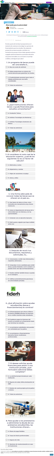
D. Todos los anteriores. (15, 85)
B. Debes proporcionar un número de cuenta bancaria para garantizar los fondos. (21, 72)
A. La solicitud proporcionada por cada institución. (20, 377)
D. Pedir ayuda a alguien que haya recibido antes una (21, 223)
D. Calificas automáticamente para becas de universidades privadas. (20, 279)
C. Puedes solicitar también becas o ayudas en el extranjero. (21, 273)
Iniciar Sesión (40, 2)
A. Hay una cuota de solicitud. (17, 67)
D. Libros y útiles (13, 178)
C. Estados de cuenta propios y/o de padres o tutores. (21, 389)
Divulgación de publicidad (32, 36)
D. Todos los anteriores (15, 394)
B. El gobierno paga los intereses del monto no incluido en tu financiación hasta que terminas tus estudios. (21, 321)
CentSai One (48, 2)
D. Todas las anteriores (15, 128)
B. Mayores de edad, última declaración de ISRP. (21, 383)
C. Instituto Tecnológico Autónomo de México (19, 122)
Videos (13, 2)
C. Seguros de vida (14, 440)
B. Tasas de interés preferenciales (18, 435)
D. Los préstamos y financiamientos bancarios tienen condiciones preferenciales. (19, 335)
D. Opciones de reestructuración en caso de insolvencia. (20, 445)
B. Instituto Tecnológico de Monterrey (19, 117)
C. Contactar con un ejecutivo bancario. (20, 218)
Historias (6, 2)
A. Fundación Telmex (14, 113)
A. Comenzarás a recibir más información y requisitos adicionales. (21, 259)
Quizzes (9, 2)
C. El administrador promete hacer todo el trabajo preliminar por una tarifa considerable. (21, 79)
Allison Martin (12, 27)
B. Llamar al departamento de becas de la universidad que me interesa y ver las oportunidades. (21, 212)
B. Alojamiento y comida (15, 169)
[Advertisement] (47, 71)
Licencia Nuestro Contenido (20, 2)
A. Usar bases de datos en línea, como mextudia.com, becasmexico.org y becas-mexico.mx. (20, 204)
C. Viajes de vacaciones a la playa (18, 173)
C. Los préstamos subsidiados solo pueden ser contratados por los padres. (21, 328)
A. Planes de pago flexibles (16, 431)
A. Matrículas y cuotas (14, 165)
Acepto (51, 454)
